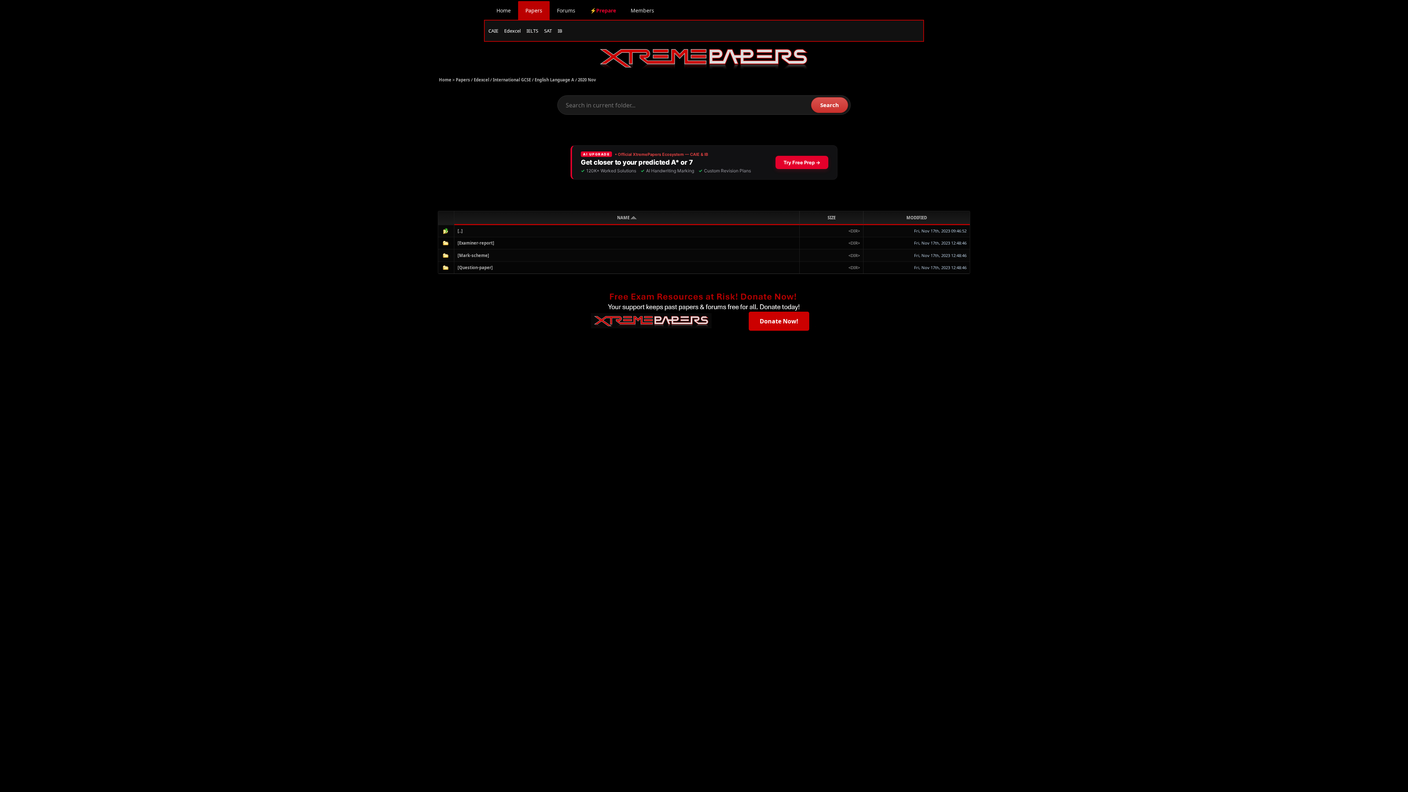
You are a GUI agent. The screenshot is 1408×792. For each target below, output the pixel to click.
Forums (566, 10)
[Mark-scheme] (473, 255)
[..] (460, 231)
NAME (624, 217)
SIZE (832, 217)
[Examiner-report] (476, 243)
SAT (548, 30)
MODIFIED (916, 217)
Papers (533, 10)
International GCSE (512, 79)
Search (829, 105)
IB (560, 30)
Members (642, 10)
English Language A (554, 79)
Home (503, 10)
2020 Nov (587, 79)
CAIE (493, 30)
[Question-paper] (475, 267)
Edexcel (512, 30)
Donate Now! (779, 321)
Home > (447, 79)
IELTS (532, 30)
